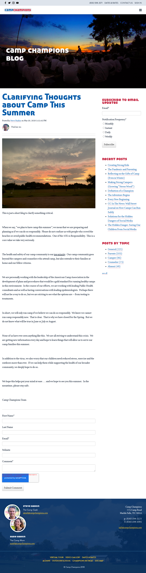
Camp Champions (17, 10)
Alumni (114, 266)
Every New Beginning (118, 199)
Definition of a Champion (121, 191)
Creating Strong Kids (118, 165)
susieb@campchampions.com (22, 543)
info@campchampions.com (130, 527)
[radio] (121, 124)
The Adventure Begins (119, 195)
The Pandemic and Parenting (122, 169)
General (115, 249)
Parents (115, 253)
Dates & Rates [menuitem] (111, 2)
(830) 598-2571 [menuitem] (96, 2)
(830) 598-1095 (134, 522)
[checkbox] (121, 130)
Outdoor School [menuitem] (61, 560)
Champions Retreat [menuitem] (83, 560)
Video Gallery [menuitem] (72, 557)
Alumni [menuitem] (46, 560)
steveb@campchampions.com (35, 513)
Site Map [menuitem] (99, 560)
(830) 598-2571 (134, 519)
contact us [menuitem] (126, 2)
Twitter (27, 127)
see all (104, 273)
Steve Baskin (15, 121)
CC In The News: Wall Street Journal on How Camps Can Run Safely (124, 208)
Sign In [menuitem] (138, 2)
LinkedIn (23, 127)
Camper (114, 258)
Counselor (116, 262)
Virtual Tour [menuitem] (56, 557)
